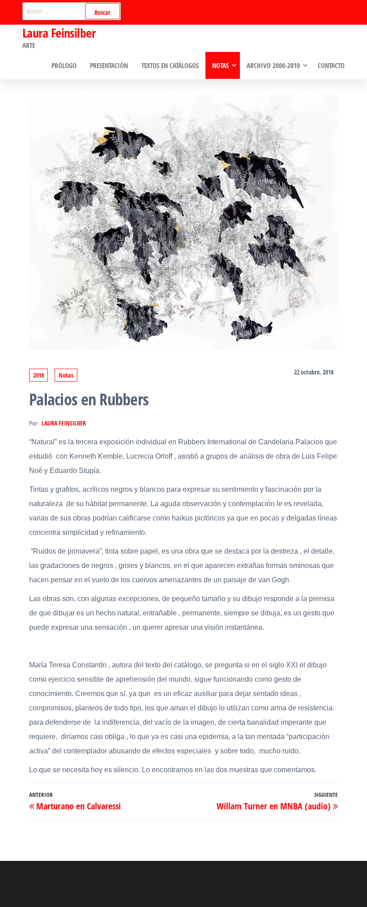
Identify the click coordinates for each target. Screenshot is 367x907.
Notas (220, 65)
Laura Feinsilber (58, 32)
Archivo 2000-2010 (273, 65)
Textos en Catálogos (170, 65)
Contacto (331, 65)
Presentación (109, 65)
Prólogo (64, 65)
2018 (38, 375)
